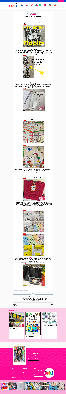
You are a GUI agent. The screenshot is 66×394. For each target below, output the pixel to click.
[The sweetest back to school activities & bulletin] (53, 386)
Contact (13, 372)
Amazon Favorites (54, 1)
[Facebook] (28, 358)
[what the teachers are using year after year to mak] (45, 386)
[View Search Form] (10, 1)
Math (23, 373)
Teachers (24, 378)
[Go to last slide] (9, 325)
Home (42, 1)
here (28, 51)
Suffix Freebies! (15, 305)
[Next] (56, 325)
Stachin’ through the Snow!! (48, 325)
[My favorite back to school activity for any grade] (21, 386)
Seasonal (24, 377)
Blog (47, 1)
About (45, 1)
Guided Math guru (45, 175)
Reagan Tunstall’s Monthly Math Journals (28, 257)
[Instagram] (30, 358)
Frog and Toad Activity (30, 336)
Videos (50, 1)
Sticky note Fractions (14, 328)
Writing (24, 372)
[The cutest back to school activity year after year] (13, 386)
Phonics (24, 371)
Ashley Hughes (40, 392)
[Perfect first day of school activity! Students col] (61, 386)
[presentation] (16, 319)
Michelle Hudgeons (33, 296)
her (41, 176)
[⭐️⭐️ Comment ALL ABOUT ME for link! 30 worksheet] (29, 386)
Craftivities (24, 376)
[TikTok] (42, 370)
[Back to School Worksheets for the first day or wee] (37, 386)
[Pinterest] (32, 358)
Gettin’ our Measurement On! (48, 305)
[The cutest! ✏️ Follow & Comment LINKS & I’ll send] (5, 386)
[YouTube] (35, 358)
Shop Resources (60, 1)
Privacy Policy (14, 378)
